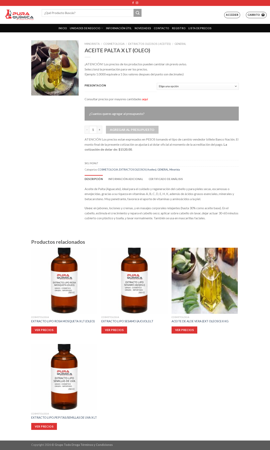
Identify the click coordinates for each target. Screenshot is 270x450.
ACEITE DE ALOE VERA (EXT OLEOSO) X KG (200, 321)
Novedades (143, 28)
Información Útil (119, 28)
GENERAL (180, 43)
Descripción (94, 179)
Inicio (63, 28)
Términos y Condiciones (96, 444)
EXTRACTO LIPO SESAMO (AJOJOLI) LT (127, 321)
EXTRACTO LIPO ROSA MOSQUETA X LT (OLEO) (63, 321)
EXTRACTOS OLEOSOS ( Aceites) (149, 43)
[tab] (94, 179)
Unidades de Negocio (85, 28)
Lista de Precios (199, 28)
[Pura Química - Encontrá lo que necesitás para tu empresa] (19, 14)
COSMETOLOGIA (114, 43)
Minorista (92, 43)
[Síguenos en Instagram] (137, 3)
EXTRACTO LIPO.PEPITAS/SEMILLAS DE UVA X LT (64, 417)
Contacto (161, 28)
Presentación (95, 85)
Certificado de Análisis (166, 179)
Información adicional (125, 179)
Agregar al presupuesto (132, 129)
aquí (145, 99)
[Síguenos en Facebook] (133, 3)
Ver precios (44, 330)
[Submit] (138, 13)
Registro (179, 28)
